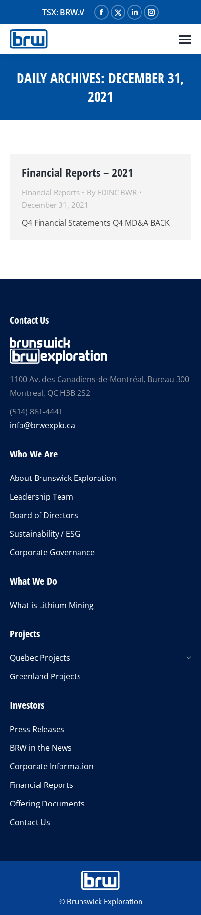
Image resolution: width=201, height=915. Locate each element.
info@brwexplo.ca (42, 425)
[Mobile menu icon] (185, 39)
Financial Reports (51, 192)
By (112, 192)
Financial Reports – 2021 (77, 172)
